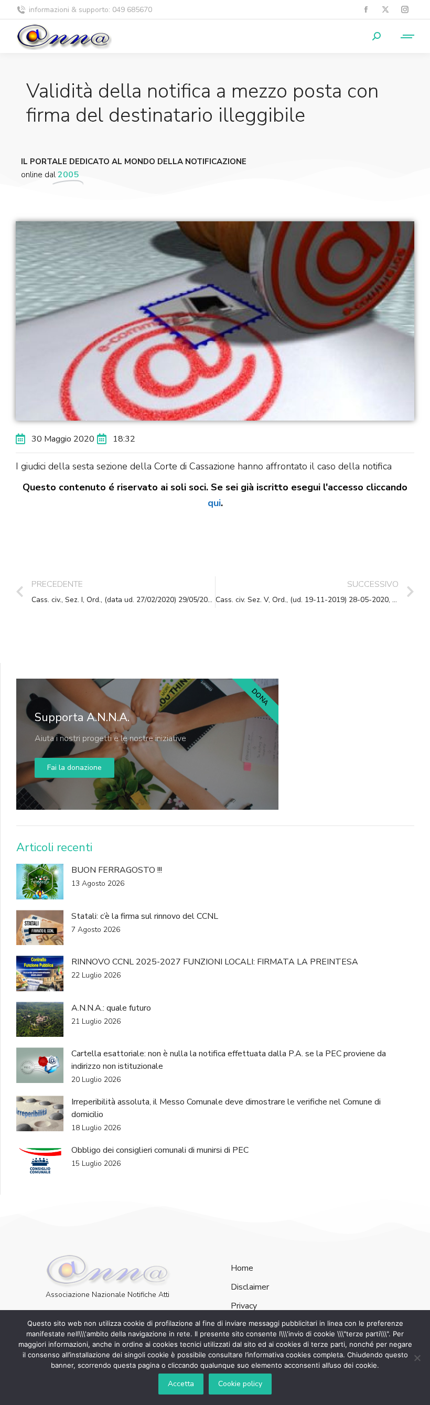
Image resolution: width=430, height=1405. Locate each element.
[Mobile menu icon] (402, 36)
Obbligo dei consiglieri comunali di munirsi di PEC (160, 1150)
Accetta (181, 1384)
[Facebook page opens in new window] (365, 9)
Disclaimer (250, 1287)
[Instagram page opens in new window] (404, 9)
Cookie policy (240, 1384)
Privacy (244, 1306)
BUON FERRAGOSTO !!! (116, 870)
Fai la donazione (74, 768)
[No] (417, 1358)
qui (214, 503)
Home (242, 1268)
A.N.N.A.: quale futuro (111, 1008)
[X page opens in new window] (385, 9)
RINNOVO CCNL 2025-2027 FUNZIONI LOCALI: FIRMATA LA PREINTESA (214, 962)
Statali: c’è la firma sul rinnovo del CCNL (144, 916)
